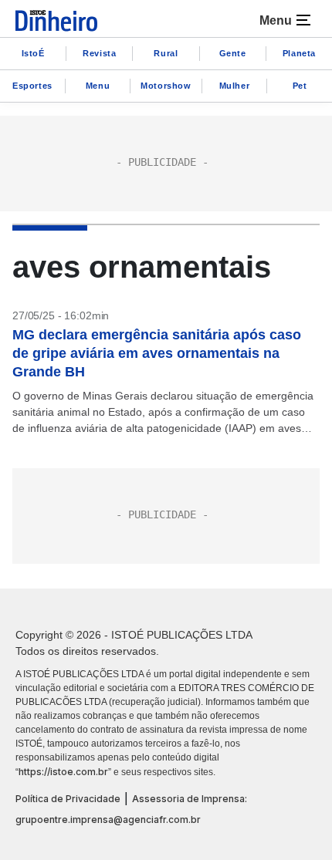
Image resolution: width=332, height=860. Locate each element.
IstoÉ (33, 53)
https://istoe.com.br (63, 771)
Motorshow (166, 85)
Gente (232, 53)
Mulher (234, 85)
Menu (98, 85)
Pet (300, 85)
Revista (99, 53)
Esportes (32, 85)
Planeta (299, 53)
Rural (166, 53)
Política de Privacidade (67, 798)
